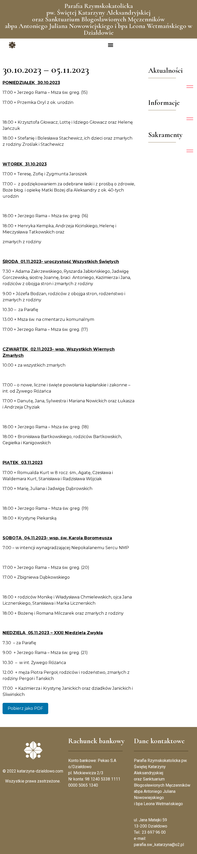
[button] (110, 45)
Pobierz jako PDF (25, 708)
